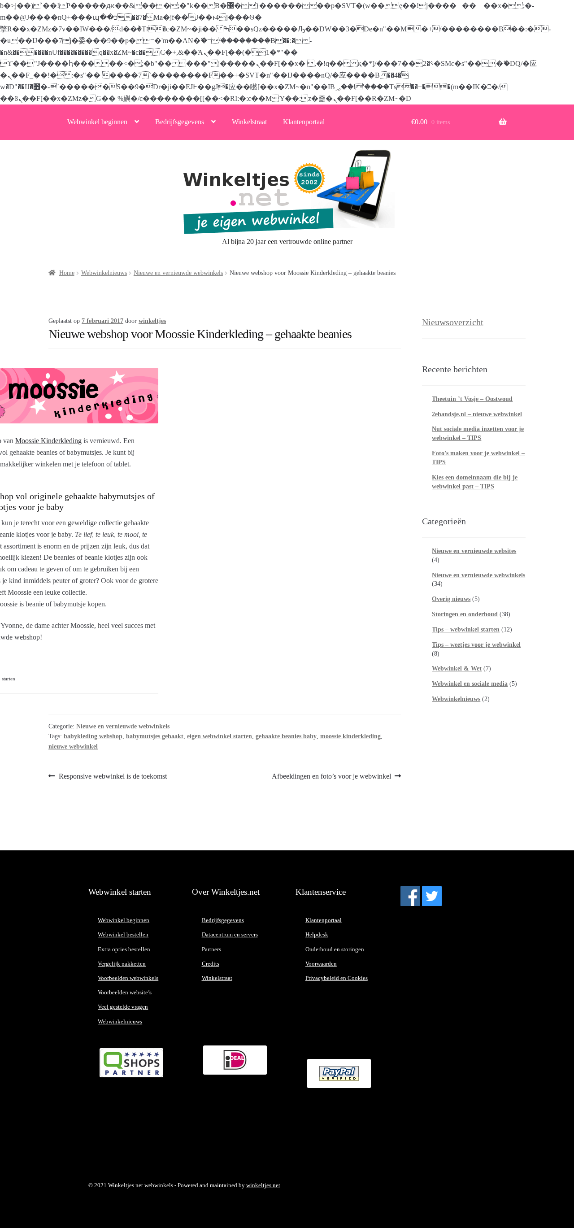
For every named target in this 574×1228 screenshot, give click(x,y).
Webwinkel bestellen (123, 934)
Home (66, 273)
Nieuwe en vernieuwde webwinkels (178, 273)
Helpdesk (316, 934)
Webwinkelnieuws (104, 273)
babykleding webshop (93, 736)
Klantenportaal (304, 122)
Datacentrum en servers (230, 934)
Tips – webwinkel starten (466, 629)
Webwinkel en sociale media (470, 683)
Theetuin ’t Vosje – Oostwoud (472, 399)
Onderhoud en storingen (334, 949)
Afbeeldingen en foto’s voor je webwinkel (331, 777)
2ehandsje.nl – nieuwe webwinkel (477, 414)
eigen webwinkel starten (219, 736)
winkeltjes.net (263, 1185)
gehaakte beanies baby (286, 736)
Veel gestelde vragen (123, 1006)
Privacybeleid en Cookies (336, 978)
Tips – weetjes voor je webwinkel (476, 644)
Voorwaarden (321, 963)
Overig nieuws (451, 599)
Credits (210, 963)
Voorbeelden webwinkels (128, 978)
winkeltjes (152, 321)
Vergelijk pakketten (122, 963)
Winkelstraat (249, 122)
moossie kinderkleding (350, 736)
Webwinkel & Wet (457, 668)
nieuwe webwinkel (73, 746)
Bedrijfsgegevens (179, 122)
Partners (211, 949)
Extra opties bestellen (124, 949)
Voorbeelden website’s (125, 992)
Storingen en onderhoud (465, 614)
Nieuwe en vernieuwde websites (474, 551)
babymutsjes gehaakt (154, 736)
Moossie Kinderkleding (48, 440)
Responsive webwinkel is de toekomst (112, 777)
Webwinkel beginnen (97, 122)
